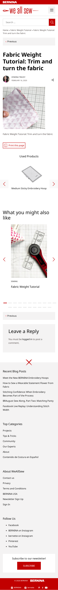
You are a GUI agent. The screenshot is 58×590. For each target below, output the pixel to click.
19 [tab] (44, 307)
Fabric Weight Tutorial (20, 30)
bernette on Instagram (20, 535)
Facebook (13, 525)
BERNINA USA (10, 493)
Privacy (6, 483)
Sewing (14, 281)
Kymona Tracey (18, 77)
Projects (7, 430)
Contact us (8, 477)
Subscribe (29, 565)
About (6, 451)
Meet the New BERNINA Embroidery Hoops (26, 377)
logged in (27, 339)
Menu (51, 10)
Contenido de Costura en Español (20, 457)
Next (54, 184)
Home (5, 30)
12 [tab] (10, 307)
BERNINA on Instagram (20, 530)
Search (52, 22)
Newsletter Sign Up (13, 499)
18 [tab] (39, 307)
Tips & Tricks (9, 435)
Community (9, 441)
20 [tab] (49, 307)
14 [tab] (20, 307)
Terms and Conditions (14, 488)
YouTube (13, 546)
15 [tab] (25, 307)
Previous (12, 41)
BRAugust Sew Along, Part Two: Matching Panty (28, 400)
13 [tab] (15, 307)
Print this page (16, 145)
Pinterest (13, 541)
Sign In (6, 504)
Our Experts (9, 446)
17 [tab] (34, 307)
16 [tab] (30, 307)
